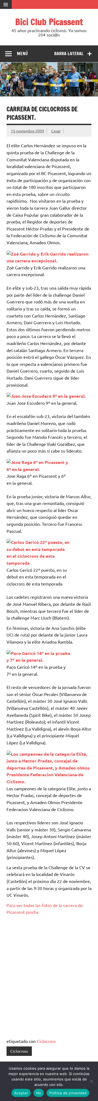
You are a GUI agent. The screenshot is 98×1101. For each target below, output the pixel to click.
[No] (91, 1081)
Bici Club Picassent (49, 22)
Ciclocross (46, 1041)
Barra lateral (69, 53)
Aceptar (21, 1093)
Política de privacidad (68, 1093)
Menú (22, 53)
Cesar (56, 130)
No (38, 1093)
